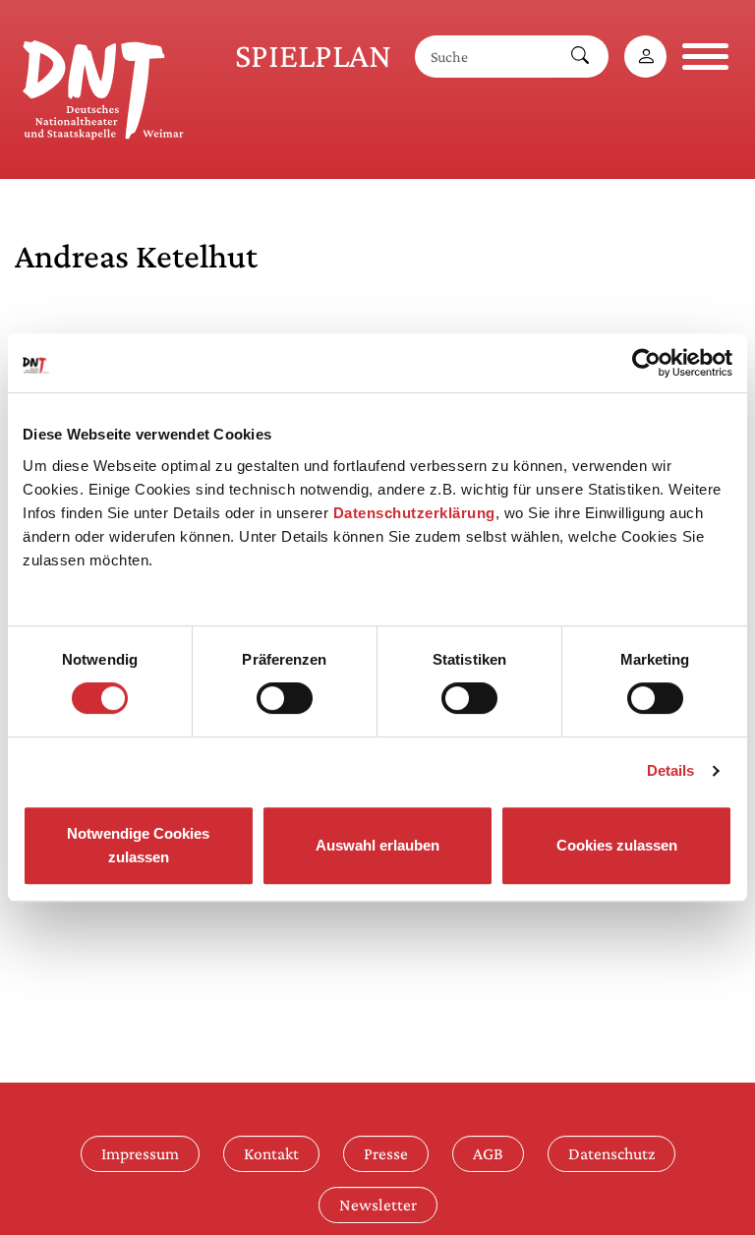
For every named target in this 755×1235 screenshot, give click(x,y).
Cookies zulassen (616, 845)
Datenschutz (611, 1153)
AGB (488, 1153)
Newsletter (378, 1204)
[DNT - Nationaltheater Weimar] (103, 86)
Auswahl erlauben (377, 845)
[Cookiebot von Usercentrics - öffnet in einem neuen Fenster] (646, 363)
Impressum (140, 1153)
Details (671, 770)
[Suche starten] (580, 56)
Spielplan (313, 55)
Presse (386, 1153)
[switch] (285, 698)
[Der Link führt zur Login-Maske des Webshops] (645, 56)
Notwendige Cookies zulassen (138, 845)
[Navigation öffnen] (705, 56)
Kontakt (271, 1153)
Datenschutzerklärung (414, 512)
